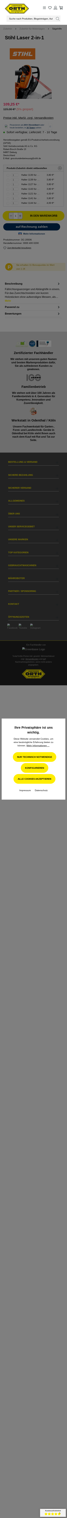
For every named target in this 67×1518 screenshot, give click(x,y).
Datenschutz (41, 790)
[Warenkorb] (61, 8)
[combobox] (31, 18)
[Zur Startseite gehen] (13, 7)
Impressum (25, 790)
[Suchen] (57, 18)
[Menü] (44, 8)
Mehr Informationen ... (38, 745)
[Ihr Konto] (55, 8)
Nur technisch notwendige (34, 757)
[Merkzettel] (50, 8)
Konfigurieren (34, 768)
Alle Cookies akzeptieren (34, 779)
